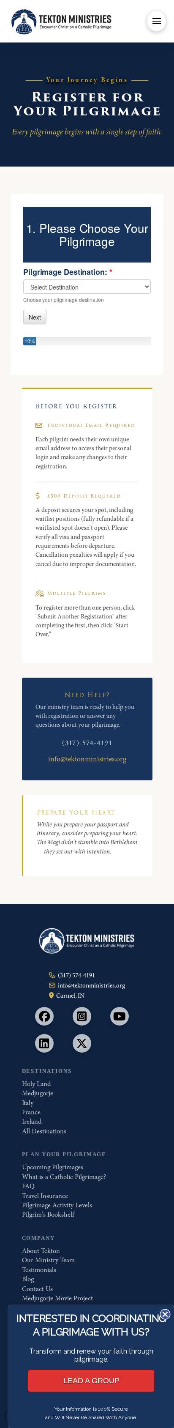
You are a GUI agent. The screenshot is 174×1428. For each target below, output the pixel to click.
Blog (28, 1279)
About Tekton (41, 1251)
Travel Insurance (45, 1196)
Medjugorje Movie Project (57, 1298)
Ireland (31, 1121)
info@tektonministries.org (87, 759)
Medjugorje (37, 1093)
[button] (156, 21)
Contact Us (37, 1289)
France (31, 1112)
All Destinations (44, 1131)
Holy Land (36, 1084)
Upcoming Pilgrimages (52, 1167)
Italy (27, 1103)
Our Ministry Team (48, 1260)
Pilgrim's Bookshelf (48, 1214)
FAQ (28, 1186)
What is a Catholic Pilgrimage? (64, 1177)
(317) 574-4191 (87, 743)
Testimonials (39, 1270)
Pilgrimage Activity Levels (57, 1205)
